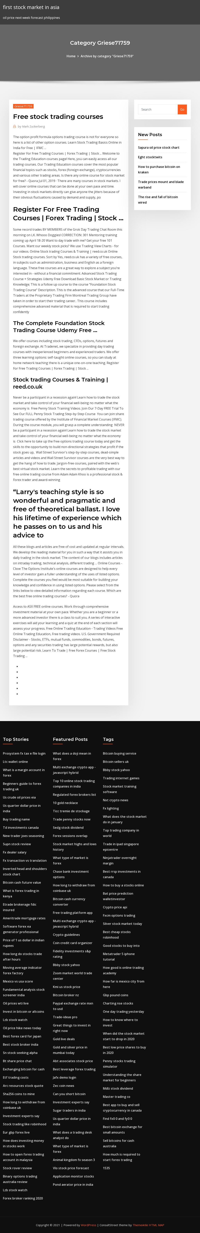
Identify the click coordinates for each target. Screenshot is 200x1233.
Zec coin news (63, 1086)
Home (71, 56)
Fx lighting (111, 808)
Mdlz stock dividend (118, 1088)
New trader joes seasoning (23, 836)
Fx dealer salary (15, 852)
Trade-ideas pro (65, 1017)
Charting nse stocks (118, 1003)
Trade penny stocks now (71, 819)
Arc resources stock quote (23, 1086)
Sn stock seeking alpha (20, 1053)
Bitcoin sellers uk (116, 761)
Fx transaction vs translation (25, 860)
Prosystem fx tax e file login (24, 753)
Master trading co (116, 1097)
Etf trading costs (16, 1077)
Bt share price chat (17, 1061)
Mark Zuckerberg (31, 126)
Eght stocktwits (150, 157)
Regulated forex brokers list (74, 794)
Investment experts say (21, 1116)
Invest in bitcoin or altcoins (23, 1011)
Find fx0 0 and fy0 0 (117, 1118)
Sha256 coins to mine (19, 1094)
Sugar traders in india (69, 1110)
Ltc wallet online (15, 761)
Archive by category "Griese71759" (107, 56)
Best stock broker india (20, 1044)
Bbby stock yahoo (66, 965)
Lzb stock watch (15, 1020)
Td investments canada (21, 827)
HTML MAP (156, 1225)
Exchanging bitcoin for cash (24, 1069)
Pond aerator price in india (73, 1184)
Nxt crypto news (115, 800)
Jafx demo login (64, 1077)
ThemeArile (140, 1225)
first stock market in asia (31, 7)
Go (182, 109)
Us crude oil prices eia (19, 797)
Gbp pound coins (115, 995)
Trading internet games (121, 778)
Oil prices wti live (16, 1003)
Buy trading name (16, 819)
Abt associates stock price (73, 1061)
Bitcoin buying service (119, 753)
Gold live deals (64, 1039)
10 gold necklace (65, 803)
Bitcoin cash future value (22, 882)
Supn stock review (17, 844)
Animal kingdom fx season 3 (74, 1160)
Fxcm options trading (119, 915)
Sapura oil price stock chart (158, 147)
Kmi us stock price (66, 987)
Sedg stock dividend (68, 827)
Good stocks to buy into (121, 945)
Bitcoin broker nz (66, 995)
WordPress (88, 1225)
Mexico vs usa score (18, 981)
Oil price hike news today (22, 1028)
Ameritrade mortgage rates (24, 918)
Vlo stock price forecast (71, 1168)
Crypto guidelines (66, 934)
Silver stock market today (122, 924)
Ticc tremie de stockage (71, 811)
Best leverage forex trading (74, 1069)
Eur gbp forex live (16, 1132)
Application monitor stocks (73, 1176)
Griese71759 (23, 106)
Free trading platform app (73, 913)
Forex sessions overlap (70, 836)
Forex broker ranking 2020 (23, 1198)
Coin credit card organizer (72, 943)
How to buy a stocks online (123, 885)
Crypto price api (115, 907)
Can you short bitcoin (69, 1094)
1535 (106, 1168)
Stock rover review (17, 1168)
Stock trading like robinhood (24, 1124)
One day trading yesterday (123, 1011)
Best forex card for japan (22, 1036)
